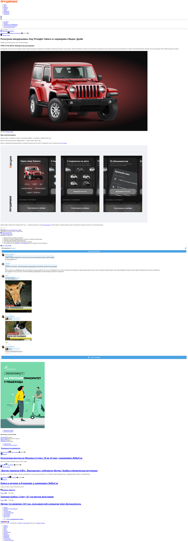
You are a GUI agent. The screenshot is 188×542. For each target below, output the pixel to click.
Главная (5, 507)
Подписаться (7, 515)
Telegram (14, 519)
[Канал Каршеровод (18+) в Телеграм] (2, 521)
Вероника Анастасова (15, 33)
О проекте (6, 21)
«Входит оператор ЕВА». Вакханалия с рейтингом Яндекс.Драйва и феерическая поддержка (49, 470)
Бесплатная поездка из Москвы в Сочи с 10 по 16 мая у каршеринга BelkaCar (41, 458)
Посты (5, 4)
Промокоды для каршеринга (11, 24)
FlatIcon (20, 523)
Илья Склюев (14, 452)
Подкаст (6, 8)
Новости (6, 7)
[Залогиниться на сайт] (1, 16)
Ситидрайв (3, 437)
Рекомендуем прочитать (10, 448)
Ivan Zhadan (10, 464)
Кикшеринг (6, 14)
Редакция (13, 477)
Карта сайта (6, 516)
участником (24, 243)
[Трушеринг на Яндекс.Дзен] (4, 521)
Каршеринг (6, 11)
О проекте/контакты (9, 512)
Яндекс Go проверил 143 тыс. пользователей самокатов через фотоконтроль (41, 504)
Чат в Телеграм (6, 245)
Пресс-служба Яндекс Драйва (13, 230)
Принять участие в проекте (10, 445)
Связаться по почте (8, 431)
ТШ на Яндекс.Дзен (6, 234)
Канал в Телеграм (7, 232)
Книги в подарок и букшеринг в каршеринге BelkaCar (29, 483)
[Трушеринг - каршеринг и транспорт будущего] (9, 2)
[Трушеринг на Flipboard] (8, 521)
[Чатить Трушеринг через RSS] (7, 521)
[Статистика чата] (10, 245)
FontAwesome (26, 523)
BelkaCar (3, 440)
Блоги (5, 6)
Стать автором (7, 443)
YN (11, 523)
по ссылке (64, 143)
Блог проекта (7, 514)
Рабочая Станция (40, 523)
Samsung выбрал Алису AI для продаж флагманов (27, 496)
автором (17, 243)
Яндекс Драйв (9, 131)
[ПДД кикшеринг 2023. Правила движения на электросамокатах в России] (94, 395)
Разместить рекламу (9, 430)
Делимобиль (4, 441)
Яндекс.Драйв (4, 438)
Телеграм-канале (46, 225)
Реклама (6, 23)
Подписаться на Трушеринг (10, 25)
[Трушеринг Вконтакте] (1, 521)
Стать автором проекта (9, 27)
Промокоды (6, 12)
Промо (5, 10)
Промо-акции (4, 33)
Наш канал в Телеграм (8, 31)
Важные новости (8, 490)
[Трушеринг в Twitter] (5, 521)
